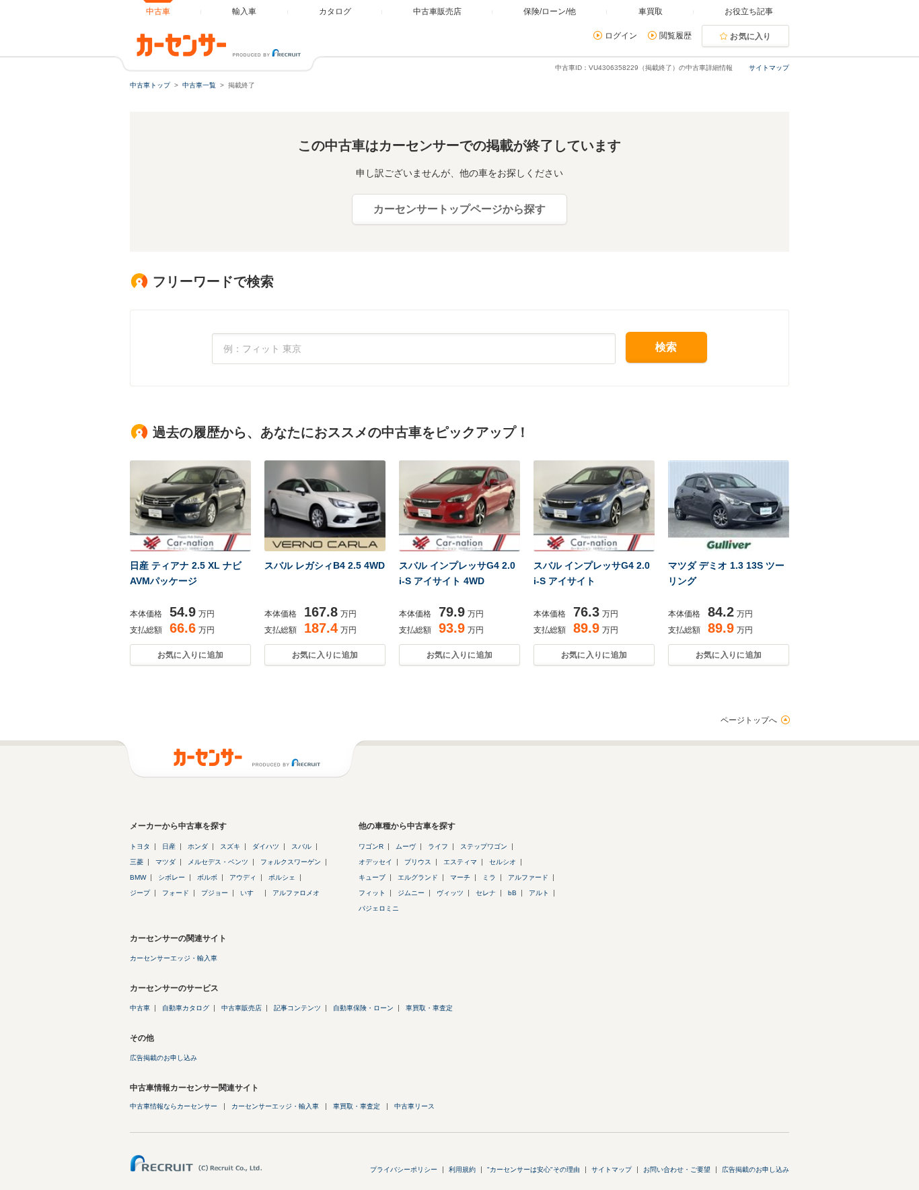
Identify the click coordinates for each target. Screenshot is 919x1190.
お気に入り (751, 36)
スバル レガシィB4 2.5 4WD (324, 565)
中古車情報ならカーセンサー (173, 1106)
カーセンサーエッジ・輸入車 (173, 958)
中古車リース (414, 1106)
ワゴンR (371, 846)
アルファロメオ (296, 893)
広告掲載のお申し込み (163, 1057)
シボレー (171, 877)
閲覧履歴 (675, 35)
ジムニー (411, 893)
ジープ (140, 893)
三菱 (136, 862)
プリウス (417, 862)
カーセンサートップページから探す (459, 209)
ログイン (621, 35)
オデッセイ (375, 862)
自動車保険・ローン (363, 1008)
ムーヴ (406, 846)
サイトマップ (769, 67)
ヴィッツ (450, 893)
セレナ (486, 893)
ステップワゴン (483, 846)
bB (512, 893)
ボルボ (207, 877)
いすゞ (250, 893)
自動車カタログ (185, 1008)
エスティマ (460, 862)
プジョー (214, 893)
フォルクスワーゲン (290, 862)
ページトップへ (749, 720)
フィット (372, 893)
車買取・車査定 (429, 1008)
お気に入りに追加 (190, 655)
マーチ (460, 877)
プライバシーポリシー (403, 1169)
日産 (169, 846)
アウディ (242, 877)
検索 (666, 347)
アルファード (528, 877)
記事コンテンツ (297, 1008)
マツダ (165, 862)
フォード (175, 893)
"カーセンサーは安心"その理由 (533, 1169)
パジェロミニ (379, 908)
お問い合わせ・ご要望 (676, 1169)
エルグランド (418, 877)
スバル (301, 846)
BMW (138, 877)
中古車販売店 (241, 1008)
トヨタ (140, 846)
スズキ (230, 846)
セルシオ (502, 862)
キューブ (372, 877)
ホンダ (198, 846)
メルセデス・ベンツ (218, 862)
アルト (539, 893)
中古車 (140, 1008)
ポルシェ (281, 877)
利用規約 (462, 1169)
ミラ (489, 877)
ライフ (438, 846)
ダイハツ (265, 846)
